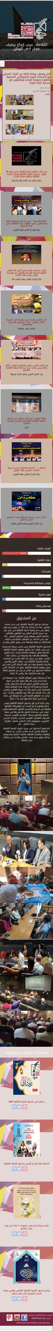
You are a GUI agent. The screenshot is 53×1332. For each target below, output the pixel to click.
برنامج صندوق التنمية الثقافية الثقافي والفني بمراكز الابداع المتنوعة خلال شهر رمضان (26, 1292)
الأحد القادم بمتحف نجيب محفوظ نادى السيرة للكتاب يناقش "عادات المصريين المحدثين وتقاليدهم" (27, 322)
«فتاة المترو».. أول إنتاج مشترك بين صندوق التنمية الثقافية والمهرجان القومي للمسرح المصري (26, 421)
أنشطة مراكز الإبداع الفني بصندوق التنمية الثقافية (26, 1164)
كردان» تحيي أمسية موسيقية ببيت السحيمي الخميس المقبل (26, 518)
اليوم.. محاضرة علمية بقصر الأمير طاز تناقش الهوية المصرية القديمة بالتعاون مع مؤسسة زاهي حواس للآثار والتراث (26, 272)
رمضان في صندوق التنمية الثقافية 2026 (26, 1102)
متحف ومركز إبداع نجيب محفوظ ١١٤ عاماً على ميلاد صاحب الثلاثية (26, 1227)
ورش (47, 94)
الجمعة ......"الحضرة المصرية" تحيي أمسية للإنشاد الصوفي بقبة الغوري (26, 469)
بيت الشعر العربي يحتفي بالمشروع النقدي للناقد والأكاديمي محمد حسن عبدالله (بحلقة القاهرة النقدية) (26, 367)
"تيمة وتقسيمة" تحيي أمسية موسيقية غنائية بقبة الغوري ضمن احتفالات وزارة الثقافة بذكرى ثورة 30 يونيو (26, 223)
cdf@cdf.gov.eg (38, 1318)
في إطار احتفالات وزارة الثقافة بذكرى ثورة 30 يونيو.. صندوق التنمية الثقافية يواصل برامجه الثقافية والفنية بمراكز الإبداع (26, 174)
